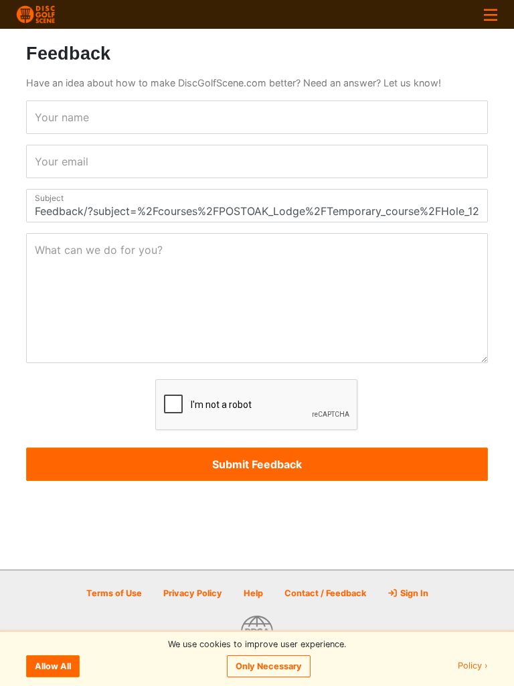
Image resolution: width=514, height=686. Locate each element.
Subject (39, 198)
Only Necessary (269, 666)
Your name (39, 117)
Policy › (473, 666)
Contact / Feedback (325, 593)
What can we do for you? (39, 250)
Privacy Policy (192, 593)
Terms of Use (114, 593)
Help (253, 593)
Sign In (413, 593)
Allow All (53, 666)
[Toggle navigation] (490, 14)
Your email (39, 161)
